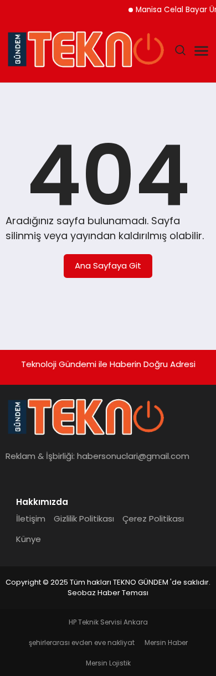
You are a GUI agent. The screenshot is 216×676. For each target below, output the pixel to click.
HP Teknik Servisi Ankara (108, 622)
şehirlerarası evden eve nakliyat (82, 642)
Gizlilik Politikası (84, 518)
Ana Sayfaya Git (108, 265)
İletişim (30, 518)
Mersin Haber (166, 642)
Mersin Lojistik (108, 663)
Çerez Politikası (153, 518)
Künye (28, 539)
